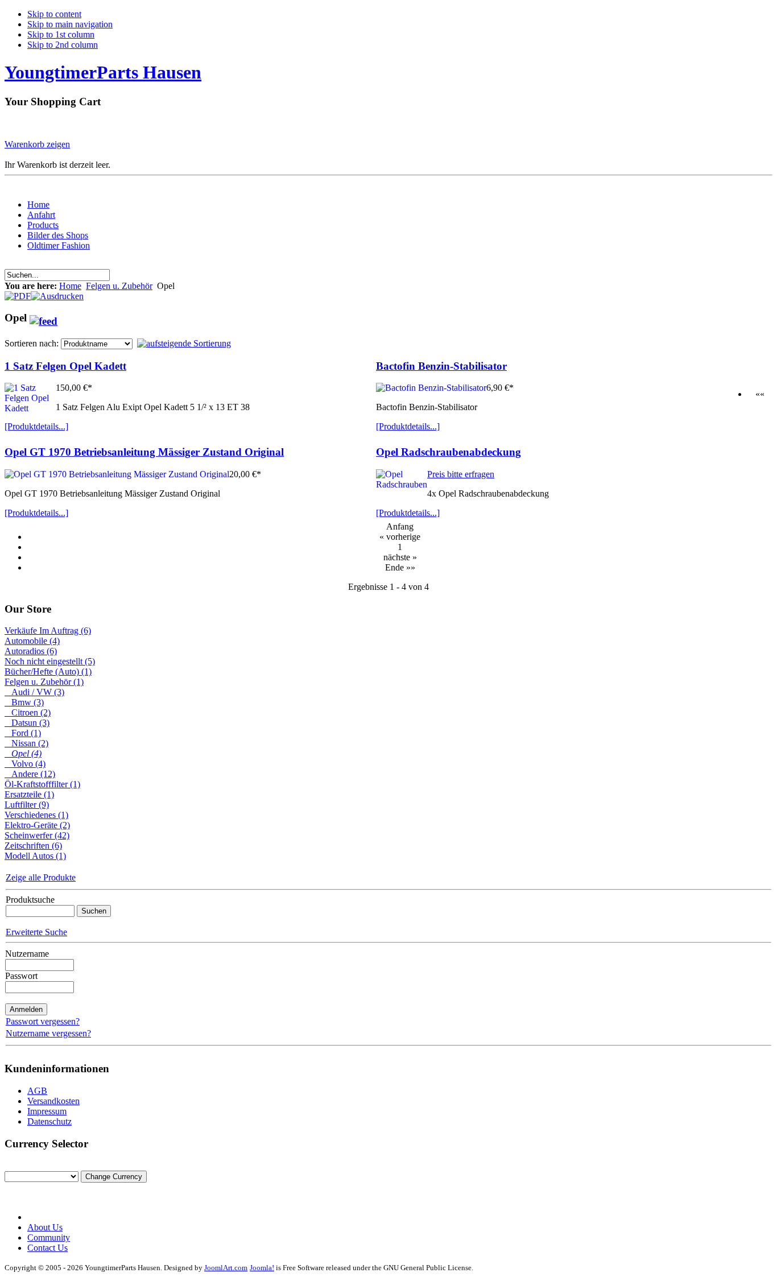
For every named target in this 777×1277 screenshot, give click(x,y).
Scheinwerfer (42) (37, 835)
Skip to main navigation (70, 24)
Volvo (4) (25, 763)
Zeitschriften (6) (33, 845)
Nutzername (27, 953)
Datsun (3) (27, 723)
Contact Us (47, 1248)
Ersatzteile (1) (29, 794)
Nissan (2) (26, 743)
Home (70, 286)
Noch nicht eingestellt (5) (50, 661)
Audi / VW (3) (34, 692)
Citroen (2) (28, 712)
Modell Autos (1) (35, 856)
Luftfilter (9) (27, 804)
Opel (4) (23, 753)
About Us (45, 1227)
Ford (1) (23, 733)
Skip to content (54, 14)
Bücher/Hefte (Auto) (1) (48, 671)
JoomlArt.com (225, 1267)
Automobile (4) (32, 641)
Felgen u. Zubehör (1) (44, 682)
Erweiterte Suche (36, 932)
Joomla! (262, 1267)
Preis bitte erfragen (460, 474)
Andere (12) (30, 774)
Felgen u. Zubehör (119, 286)
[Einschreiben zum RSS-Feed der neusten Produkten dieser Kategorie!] (43, 318)
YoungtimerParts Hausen (103, 72)
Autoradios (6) (31, 651)
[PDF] (18, 293)
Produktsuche (30, 899)
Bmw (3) (24, 702)
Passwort (21, 976)
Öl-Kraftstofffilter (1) (42, 784)
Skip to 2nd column (62, 44)
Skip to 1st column (60, 34)
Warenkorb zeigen (37, 144)
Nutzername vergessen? (48, 1033)
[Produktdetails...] (36, 426)
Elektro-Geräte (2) (37, 825)
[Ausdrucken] (57, 293)
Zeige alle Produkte (41, 877)
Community (48, 1237)
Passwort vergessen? (43, 1021)
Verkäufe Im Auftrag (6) (48, 630)
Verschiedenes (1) (36, 815)
